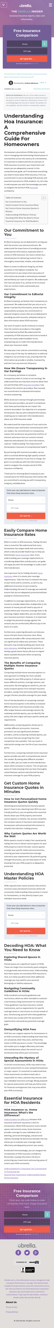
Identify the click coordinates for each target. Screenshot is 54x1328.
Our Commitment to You (16, 201)
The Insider (27, 11)
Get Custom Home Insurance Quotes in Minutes (22, 210)
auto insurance (10, 648)
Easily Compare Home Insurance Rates (22, 205)
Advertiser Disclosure (42, 89)
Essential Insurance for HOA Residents (22, 221)
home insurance (22, 555)
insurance (34, 187)
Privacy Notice (12, 1312)
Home (6, 74)
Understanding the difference (16, 1119)
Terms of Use (34, 63)
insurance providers (31, 385)
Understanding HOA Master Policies (21, 214)
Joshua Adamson (31, 83)
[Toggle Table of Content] (42, 198)
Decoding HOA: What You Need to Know (22, 218)
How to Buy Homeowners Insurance (26, 74)
